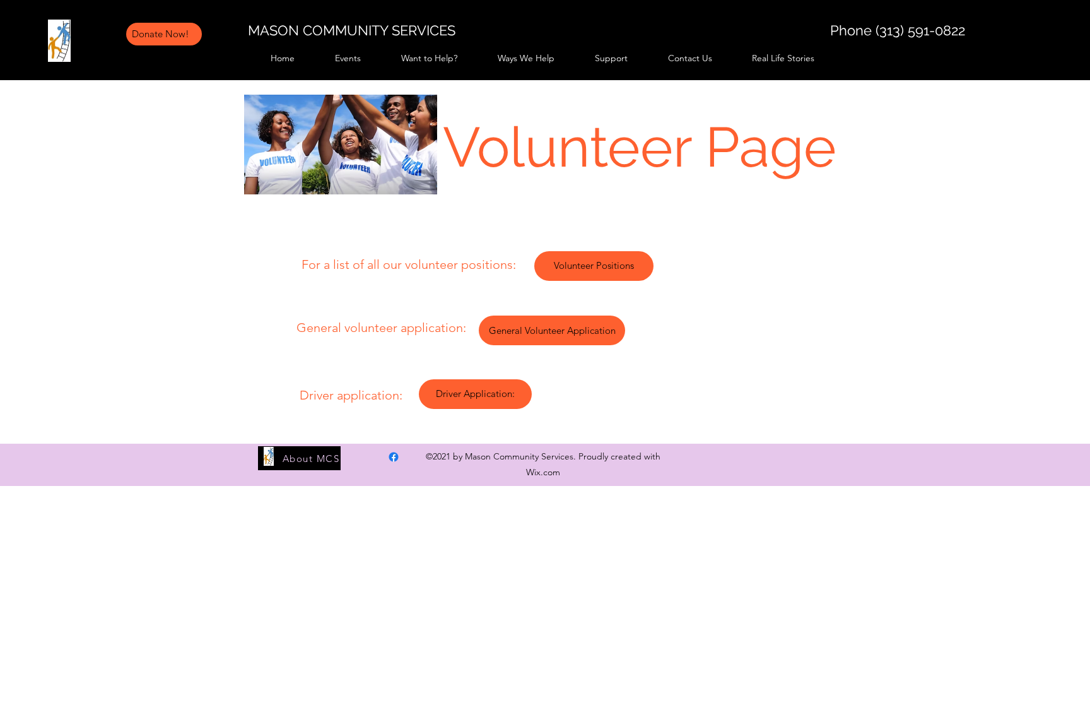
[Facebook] (916, 23)
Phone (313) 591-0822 (897, 30)
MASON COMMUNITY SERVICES (351, 30)
